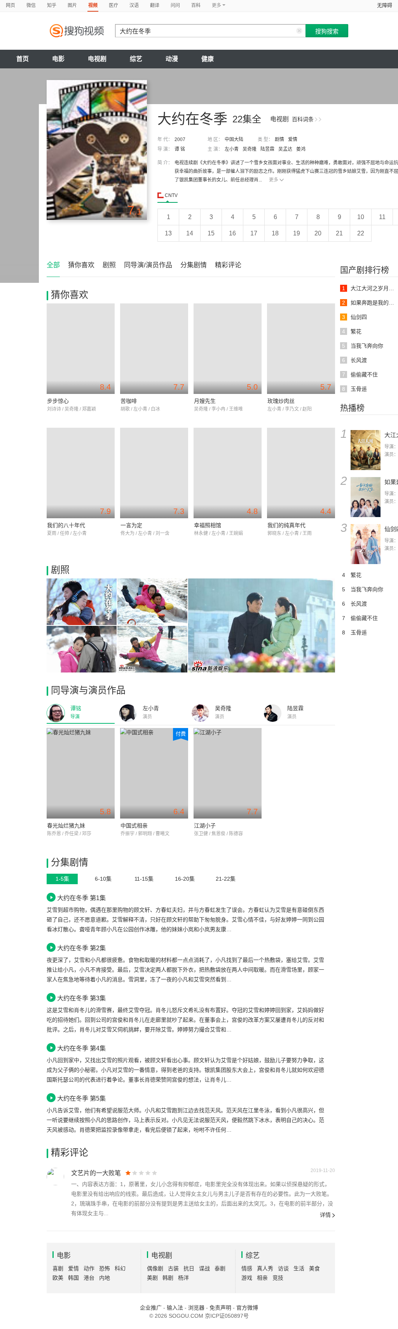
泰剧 (220, 1268)
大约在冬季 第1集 (81, 897)
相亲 (262, 1278)
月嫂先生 (205, 401)
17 (253, 233)
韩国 (73, 1278)
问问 (175, 5)
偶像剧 (155, 1268)
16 (232, 233)
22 (360, 233)
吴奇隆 (250, 149)
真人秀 (265, 1268)
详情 (325, 1215)
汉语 (134, 5)
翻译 (154, 5)
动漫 (172, 59)
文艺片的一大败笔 (96, 1173)
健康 (207, 59)
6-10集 (103, 879)
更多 (273, 180)
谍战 (204, 1268)
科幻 (120, 1268)
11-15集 (144, 879)
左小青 (232, 149)
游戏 (246, 1278)
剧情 (279, 139)
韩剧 (167, 1278)
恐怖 (104, 1268)
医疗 (113, 5)
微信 (31, 5)
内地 (104, 1278)
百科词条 (303, 119)
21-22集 (226, 879)
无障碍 (384, 5)
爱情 (292, 139)
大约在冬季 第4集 (81, 1048)
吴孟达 (285, 149)
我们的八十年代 (66, 525)
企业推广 (151, 1308)
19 (296, 233)
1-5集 (62, 879)
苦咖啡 (128, 401)
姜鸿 (300, 149)
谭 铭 (180, 149)
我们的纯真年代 (286, 525)
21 (339, 233)
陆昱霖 (267, 149)
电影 (58, 59)
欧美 (57, 1278)
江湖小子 (205, 825)
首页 (22, 59)
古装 (173, 1268)
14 (189, 233)
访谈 (283, 1268)
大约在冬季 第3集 (81, 998)
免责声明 (220, 1308)
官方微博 (247, 1308)
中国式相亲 (134, 825)
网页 (10, 5)
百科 (196, 5)
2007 (180, 139)
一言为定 (131, 525)
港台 (89, 1278)
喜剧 (57, 1268)
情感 (246, 1268)
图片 (72, 5)
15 (211, 233)
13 (168, 233)
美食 (314, 1268)
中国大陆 (234, 139)
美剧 (152, 1278)
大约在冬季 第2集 (81, 947)
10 (360, 217)
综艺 (136, 59)
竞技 (277, 1278)
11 (382, 217)
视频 (93, 5)
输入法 (175, 1308)
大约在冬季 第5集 (81, 1098)
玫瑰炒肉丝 (281, 401)
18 (275, 233)
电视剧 (97, 59)
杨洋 (183, 1278)
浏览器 (196, 1308)
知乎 (51, 5)
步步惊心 (58, 401)
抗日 (188, 1268)
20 (317, 233)
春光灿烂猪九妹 (66, 825)
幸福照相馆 (207, 525)
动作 (89, 1268)
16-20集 (185, 879)
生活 (298, 1268)
